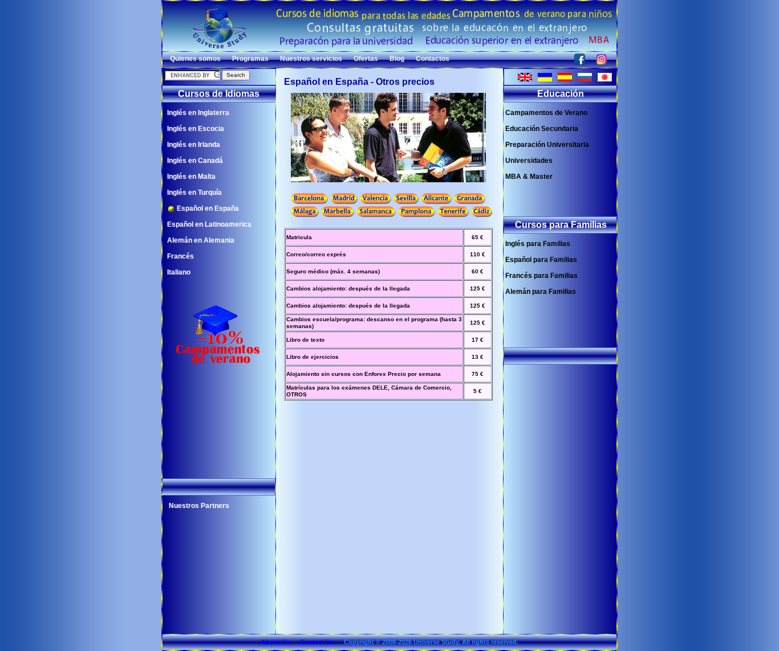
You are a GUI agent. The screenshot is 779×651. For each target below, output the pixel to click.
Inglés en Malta (191, 177)
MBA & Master (529, 177)
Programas (250, 59)
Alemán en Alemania (200, 240)
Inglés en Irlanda (193, 145)
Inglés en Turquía (194, 192)
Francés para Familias (541, 276)
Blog (397, 59)
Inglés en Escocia (195, 129)
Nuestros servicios (311, 59)
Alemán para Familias (540, 292)
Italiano (178, 272)
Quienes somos (195, 59)
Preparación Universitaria (547, 145)
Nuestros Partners (199, 506)
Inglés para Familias (537, 244)
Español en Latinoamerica (209, 224)
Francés (180, 256)
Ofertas (366, 59)
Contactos (432, 59)
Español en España (207, 208)
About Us (275, 641)
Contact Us (317, 641)
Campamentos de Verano (546, 113)
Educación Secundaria (541, 129)
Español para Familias (541, 260)
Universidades (529, 161)
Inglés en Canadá (195, 161)
